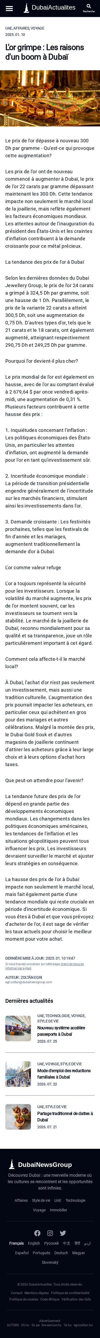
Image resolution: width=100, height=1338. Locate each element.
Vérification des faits (76, 1299)
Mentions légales (37, 1293)
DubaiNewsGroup (45, 1164)
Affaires (21, 1200)
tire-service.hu (51, 1325)
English (34, 1243)
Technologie (75, 1200)
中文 (66, 1243)
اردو (87, 1243)
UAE (57, 1200)
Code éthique (49, 1299)
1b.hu (67, 1325)
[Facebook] (37, 1233)
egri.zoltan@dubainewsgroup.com (28, 982)
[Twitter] (63, 1233)
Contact (16, 1293)
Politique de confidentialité (70, 1293)
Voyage (39, 1210)
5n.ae (35, 1325)
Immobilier (58, 1210)
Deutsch (61, 1253)
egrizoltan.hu (83, 1325)
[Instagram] (50, 1233)
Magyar (78, 1253)
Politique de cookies (23, 1299)
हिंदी (77, 1243)
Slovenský (50, 1262)
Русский (51, 1243)
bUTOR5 (13, 1325)
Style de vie (41, 1200)
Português (41, 1253)
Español (22, 1253)
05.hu (25, 1325)
